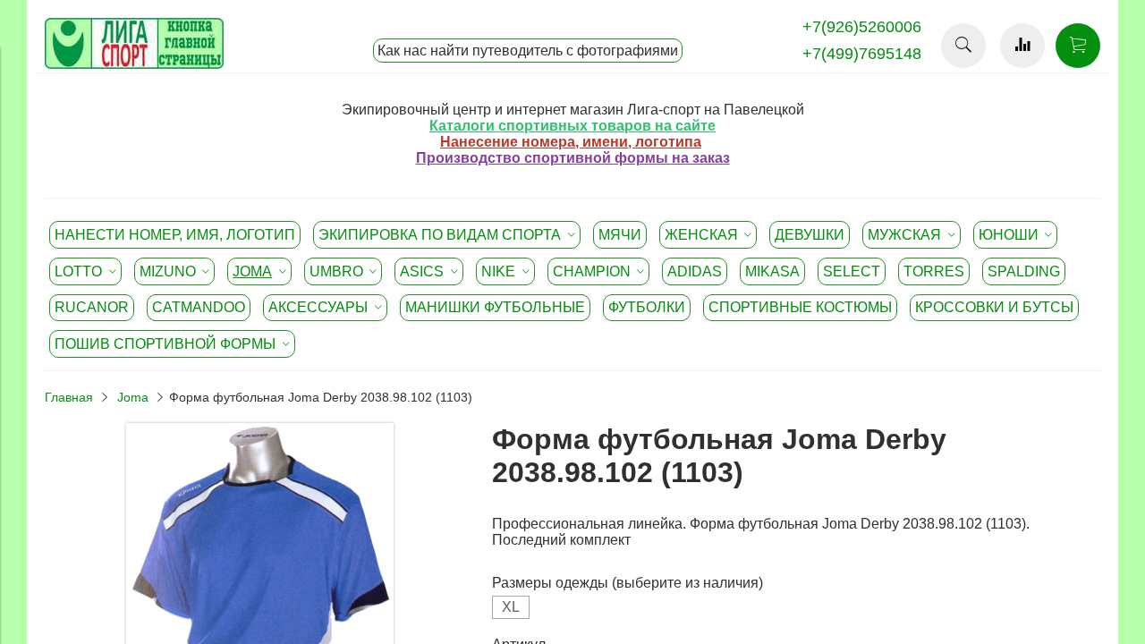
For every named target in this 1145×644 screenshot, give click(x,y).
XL (511, 606)
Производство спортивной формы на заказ (573, 157)
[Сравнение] (1022, 45)
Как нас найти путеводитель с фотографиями (527, 50)
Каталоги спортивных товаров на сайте (572, 125)
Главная (69, 397)
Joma (132, 397)
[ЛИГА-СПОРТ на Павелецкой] (134, 64)
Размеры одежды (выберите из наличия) (627, 582)
